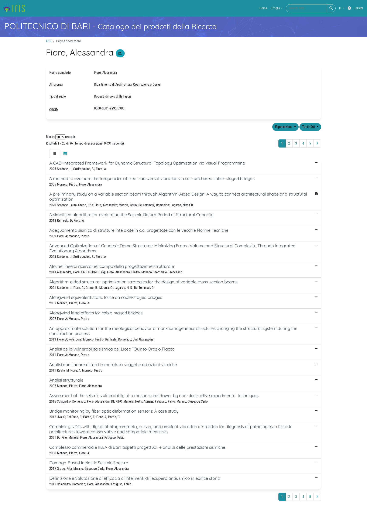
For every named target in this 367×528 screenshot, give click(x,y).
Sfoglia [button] (275, 8)
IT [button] (340, 8)
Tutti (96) (309, 127)
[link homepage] (15, 8)
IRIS (48, 41)
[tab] (54, 153)
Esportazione (284, 127)
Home (263, 8)
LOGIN (358, 8)
